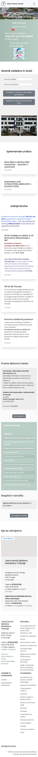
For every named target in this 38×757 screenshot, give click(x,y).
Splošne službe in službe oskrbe (26, 698)
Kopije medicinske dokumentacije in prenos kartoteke (27, 667)
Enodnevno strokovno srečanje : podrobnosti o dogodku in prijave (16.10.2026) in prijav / (18, 221)
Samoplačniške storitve (26, 650)
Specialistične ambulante (6, 684)
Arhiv (22, 732)
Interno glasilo (25, 723)
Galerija (23, 726)
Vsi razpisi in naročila (19, 515)
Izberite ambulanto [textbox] (11, 84)
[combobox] (18, 79)
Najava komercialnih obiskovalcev (28, 655)
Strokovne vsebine (27, 729)
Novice (22, 639)
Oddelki (4, 680)
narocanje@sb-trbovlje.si (22, 606)
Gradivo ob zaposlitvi (28, 636)
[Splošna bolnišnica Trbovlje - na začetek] (12, 4)
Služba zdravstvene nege (27, 703)
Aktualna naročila (27, 720)
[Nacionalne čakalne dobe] (19, 51)
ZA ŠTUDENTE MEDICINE (25, 661)
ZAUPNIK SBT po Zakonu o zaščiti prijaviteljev (26, 679)
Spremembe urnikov (28, 642)
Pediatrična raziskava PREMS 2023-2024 (19, 102)
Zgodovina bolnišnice (28, 685)
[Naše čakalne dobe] (19, 57)
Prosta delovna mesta (26, 715)
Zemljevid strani (8, 746)
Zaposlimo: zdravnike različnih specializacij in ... (16, 372)
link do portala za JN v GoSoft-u (17, 503)
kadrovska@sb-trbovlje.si (13, 399)
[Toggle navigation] (34, 4)
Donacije (23, 711)
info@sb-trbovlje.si (8, 649)
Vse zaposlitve (19, 416)
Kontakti (23, 708)
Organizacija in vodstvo (25, 689)
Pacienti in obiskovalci (28, 645)
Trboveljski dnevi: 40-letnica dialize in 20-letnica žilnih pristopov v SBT (28, 629)
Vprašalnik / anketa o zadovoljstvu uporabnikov (19, 93)
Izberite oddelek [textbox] (10, 79)
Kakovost (23, 694)
